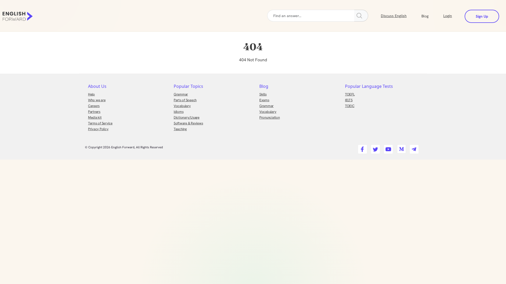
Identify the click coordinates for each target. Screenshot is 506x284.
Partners (94, 111)
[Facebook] (362, 148)
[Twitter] (374, 148)
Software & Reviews (188, 123)
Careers (94, 106)
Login (447, 15)
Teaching (180, 129)
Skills (262, 94)
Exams (264, 100)
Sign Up (482, 16)
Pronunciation (269, 117)
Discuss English (394, 15)
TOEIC (349, 106)
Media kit (95, 117)
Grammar (181, 94)
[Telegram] (413, 148)
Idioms (178, 111)
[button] (431, 15)
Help (91, 94)
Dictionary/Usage (187, 117)
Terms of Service (100, 123)
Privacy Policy (98, 129)
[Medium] (400, 148)
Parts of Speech (185, 100)
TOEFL (350, 94)
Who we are (96, 100)
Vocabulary (182, 106)
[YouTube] (387, 148)
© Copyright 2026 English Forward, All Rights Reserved (124, 147)
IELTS (349, 100)
